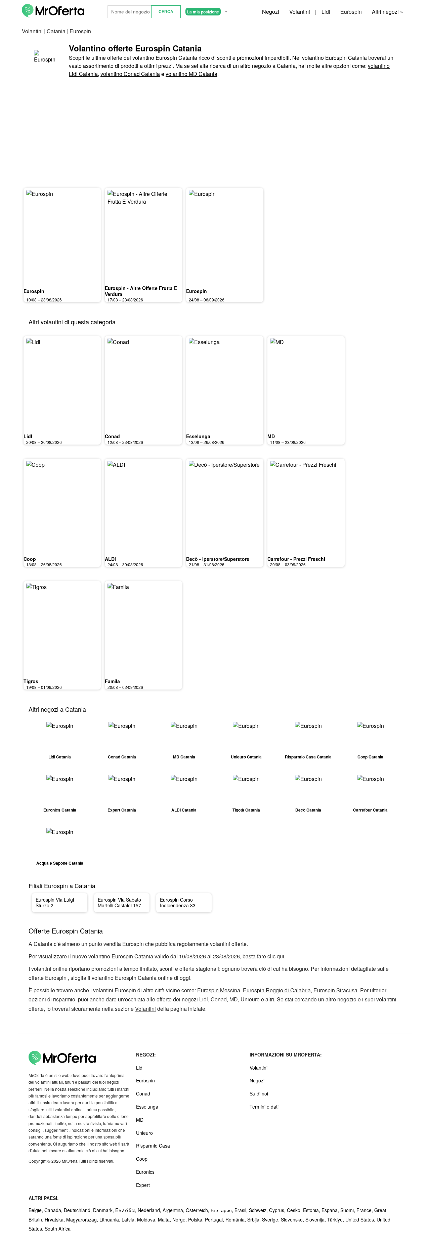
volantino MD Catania (191, 74)
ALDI (110, 558)
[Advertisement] (215, 133)
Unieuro (250, 999)
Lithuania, (110, 1219)
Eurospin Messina (218, 990)
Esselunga (198, 436)
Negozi (270, 11)
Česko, (295, 1210)
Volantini (299, 11)
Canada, (54, 1210)
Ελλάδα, (126, 1210)
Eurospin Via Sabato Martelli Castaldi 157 (119, 902)
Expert (143, 1185)
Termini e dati (264, 1106)
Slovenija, (316, 1219)
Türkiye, (336, 1219)
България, (222, 1210)
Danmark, (104, 1210)
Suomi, (348, 1210)
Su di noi (259, 1093)
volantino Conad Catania (130, 74)
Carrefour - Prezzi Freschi (296, 558)
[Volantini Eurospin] (45, 60)
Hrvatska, (55, 1219)
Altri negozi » (387, 11)
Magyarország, (82, 1219)
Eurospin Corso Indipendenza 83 (178, 902)
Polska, (196, 1219)
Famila (112, 681)
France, (365, 1210)
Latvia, (129, 1219)
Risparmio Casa (153, 1145)
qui (280, 956)
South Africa (58, 1228)
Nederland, (150, 1210)
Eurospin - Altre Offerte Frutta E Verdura (141, 291)
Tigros (31, 681)
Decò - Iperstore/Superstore (217, 558)
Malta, (165, 1219)
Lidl (325, 11)
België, (36, 1210)
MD (271, 436)
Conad (112, 436)
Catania (56, 31)
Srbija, (254, 1219)
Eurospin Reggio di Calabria (277, 990)
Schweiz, (259, 1210)
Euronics (145, 1171)
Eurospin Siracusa (335, 990)
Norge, (180, 1219)
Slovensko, (293, 1219)
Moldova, (147, 1219)
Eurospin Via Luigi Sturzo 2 (55, 902)
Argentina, (174, 1210)
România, (236, 1219)
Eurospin (351, 11)
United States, (361, 1219)
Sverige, (271, 1219)
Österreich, (198, 1210)
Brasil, (241, 1210)
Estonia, (312, 1210)
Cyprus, (278, 1210)
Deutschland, (78, 1210)
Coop (30, 558)
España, (330, 1210)
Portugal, (215, 1219)
